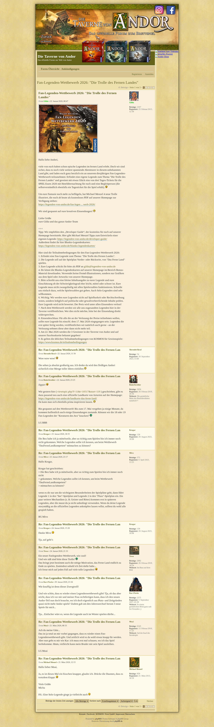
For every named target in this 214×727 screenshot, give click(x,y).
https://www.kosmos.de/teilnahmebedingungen (62, 342)
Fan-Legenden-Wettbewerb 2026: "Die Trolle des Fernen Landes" (87, 82)
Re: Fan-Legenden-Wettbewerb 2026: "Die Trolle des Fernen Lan (79, 349)
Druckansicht (146, 68)
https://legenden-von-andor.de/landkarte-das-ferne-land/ (67, 398)
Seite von (135, 87)
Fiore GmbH (110, 714)
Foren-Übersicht (50, 68)
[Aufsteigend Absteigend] (129, 701)
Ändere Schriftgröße (151, 68)
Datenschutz (130, 714)
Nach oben (152, 345)
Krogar (47, 434)
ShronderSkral (50, 354)
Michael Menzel (50, 662)
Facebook (91, 714)
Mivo (46, 457)
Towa (46, 551)
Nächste (150, 701)
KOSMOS (100, 714)
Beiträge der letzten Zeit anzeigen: (60, 701)
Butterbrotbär (49, 380)
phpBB (98, 719)
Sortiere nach (95, 701)
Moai (46, 625)
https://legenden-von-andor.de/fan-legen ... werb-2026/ (66, 204)
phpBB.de (119, 721)
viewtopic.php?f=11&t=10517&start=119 (78, 391)
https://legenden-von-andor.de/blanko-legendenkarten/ (66, 245)
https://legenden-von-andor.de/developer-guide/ (82, 239)
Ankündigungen (70, 68)
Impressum (120, 714)
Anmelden (149, 74)
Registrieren (137, 74)
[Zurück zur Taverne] (45, 38)
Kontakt (82, 714)
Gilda (46, 101)
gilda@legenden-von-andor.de (100, 266)
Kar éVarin (48, 582)
